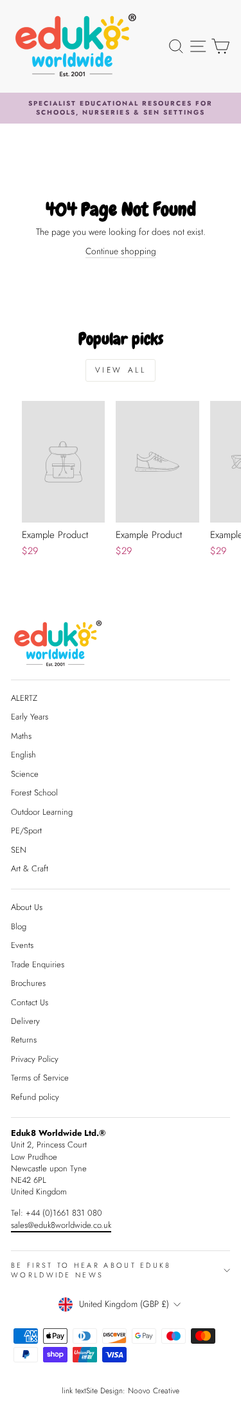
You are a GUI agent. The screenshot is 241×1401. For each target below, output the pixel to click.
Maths (21, 736)
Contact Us (29, 1002)
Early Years (29, 716)
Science (25, 774)
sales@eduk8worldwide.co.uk (61, 1225)
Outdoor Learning (42, 812)
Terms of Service (40, 1078)
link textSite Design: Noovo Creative (120, 1390)
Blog (18, 926)
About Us (26, 907)
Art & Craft (29, 868)
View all (121, 370)
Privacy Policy (34, 1059)
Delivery (25, 1021)
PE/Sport (26, 830)
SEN (18, 850)
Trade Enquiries (37, 964)
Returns (24, 1040)
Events (22, 945)
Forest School (34, 792)
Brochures (28, 983)
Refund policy (35, 1097)
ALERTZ (24, 698)
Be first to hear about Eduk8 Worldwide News (91, 1270)
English (23, 754)
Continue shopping (120, 251)
